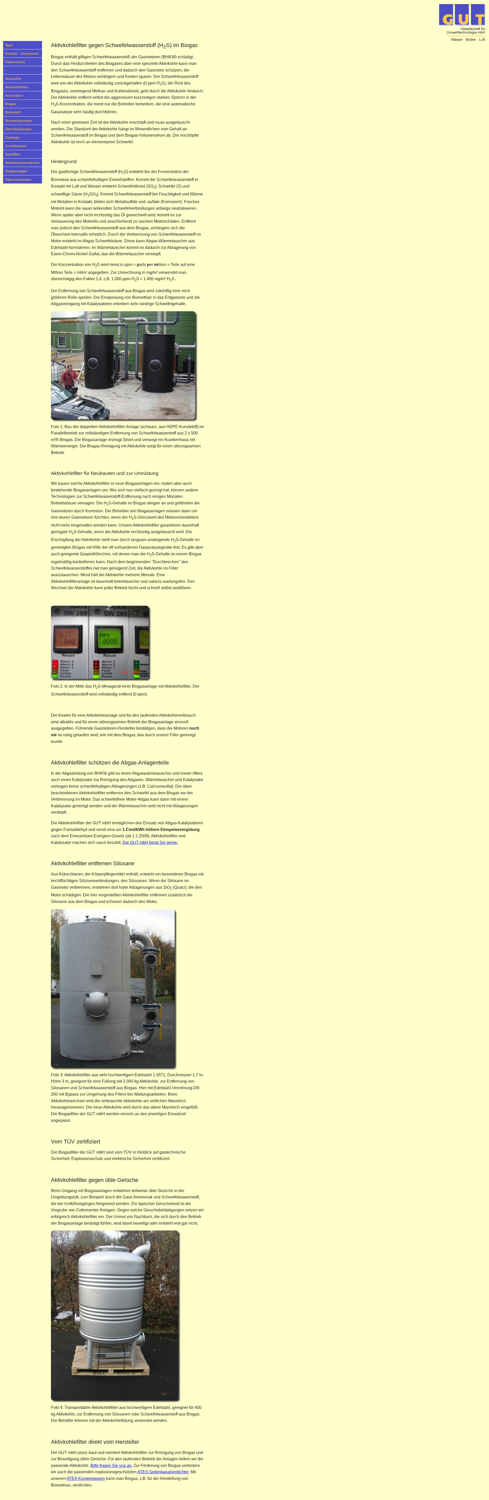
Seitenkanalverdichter (22, 163)
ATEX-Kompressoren (85, 1478)
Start (9, 45)
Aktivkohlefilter (16, 87)
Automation (14, 95)
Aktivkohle (13, 79)
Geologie (12, 137)
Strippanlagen (16, 171)
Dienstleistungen (18, 129)
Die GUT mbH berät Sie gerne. (150, 842)
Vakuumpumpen (18, 179)
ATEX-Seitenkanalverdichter (162, 1472)
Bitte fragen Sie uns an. (111, 1465)
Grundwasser (16, 146)
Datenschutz (15, 62)
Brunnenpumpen (18, 121)
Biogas (10, 104)
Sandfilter (12, 154)
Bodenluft (12, 112)
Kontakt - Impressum (22, 53)
